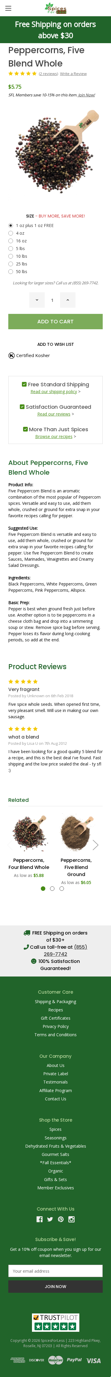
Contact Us (55, 1099)
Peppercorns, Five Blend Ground (76, 867)
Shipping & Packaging (55, 1001)
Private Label (55, 1073)
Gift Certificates (55, 1018)
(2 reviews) (48, 73)
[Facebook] (39, 1219)
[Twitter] (50, 1219)
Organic (55, 1171)
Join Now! (86, 95)
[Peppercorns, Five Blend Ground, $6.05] (76, 833)
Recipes (55, 1010)
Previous (10, 845)
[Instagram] (71, 1219)
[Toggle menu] (8, 8)
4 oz (20, 233)
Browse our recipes (54, 436)
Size (55, 216)
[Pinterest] (61, 1219)
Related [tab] (18, 800)
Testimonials (55, 1082)
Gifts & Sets (55, 1179)
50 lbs (21, 271)
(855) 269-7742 (84, 283)
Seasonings (56, 1138)
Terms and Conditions (55, 1034)
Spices (55, 1129)
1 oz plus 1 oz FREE (35, 225)
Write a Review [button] (73, 73)
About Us (56, 1065)
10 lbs (21, 256)
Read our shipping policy (53, 391)
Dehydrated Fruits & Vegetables (55, 1146)
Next (95, 845)
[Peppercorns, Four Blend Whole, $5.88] (29, 833)
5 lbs (20, 248)
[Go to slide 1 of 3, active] (43, 888)
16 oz (21, 241)
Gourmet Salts (55, 1154)
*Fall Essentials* (55, 1162)
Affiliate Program (55, 1090)
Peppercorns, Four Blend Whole (29, 864)
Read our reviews (53, 414)
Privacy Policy (56, 1026)
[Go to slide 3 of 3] (61, 888)
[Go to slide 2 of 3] (52, 888)
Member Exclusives (55, 1188)
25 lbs (21, 264)
